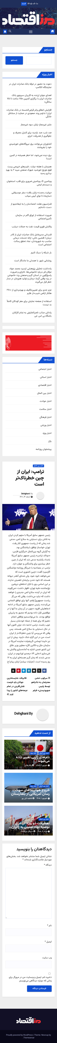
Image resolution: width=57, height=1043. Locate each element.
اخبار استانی (46, 377)
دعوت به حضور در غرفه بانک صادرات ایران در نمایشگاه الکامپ (30, 85)
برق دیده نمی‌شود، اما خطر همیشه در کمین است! (31, 157)
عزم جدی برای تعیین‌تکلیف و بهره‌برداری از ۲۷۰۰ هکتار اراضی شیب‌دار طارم (29, 291)
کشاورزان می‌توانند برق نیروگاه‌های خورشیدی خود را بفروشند (30, 145)
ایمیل (48, 942)
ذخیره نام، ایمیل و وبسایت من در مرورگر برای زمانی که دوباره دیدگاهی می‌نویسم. (30, 979)
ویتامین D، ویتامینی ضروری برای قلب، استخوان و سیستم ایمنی (29, 183)
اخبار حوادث (46, 401)
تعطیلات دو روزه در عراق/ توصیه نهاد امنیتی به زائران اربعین (31, 827)
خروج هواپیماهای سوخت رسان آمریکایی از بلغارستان (30, 792)
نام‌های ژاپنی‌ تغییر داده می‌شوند (33, 759)
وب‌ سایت (47, 958)
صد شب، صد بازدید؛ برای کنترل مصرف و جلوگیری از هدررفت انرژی (32, 134)
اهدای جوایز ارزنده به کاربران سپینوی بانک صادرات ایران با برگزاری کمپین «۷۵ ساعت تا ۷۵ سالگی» (29, 99)
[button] (10, 31)
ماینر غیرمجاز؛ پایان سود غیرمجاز (36, 125)
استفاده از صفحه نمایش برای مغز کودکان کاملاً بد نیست (29, 303)
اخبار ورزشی (46, 425)
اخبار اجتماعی (45, 369)
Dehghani (25, 493)
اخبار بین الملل (44, 393)
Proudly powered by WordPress (19, 1035)
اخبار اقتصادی (45, 385)
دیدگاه (48, 865)
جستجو (48, 50)
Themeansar (28, 1037)
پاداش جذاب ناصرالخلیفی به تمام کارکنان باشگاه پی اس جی (32, 314)
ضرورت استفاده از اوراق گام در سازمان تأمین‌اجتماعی (34, 217)
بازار (50, 441)
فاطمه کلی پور (27, 798)
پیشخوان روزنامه (44, 449)
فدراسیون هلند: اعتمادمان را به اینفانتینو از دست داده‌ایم (31, 205)
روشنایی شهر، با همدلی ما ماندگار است (33, 261)
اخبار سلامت (45, 409)
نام (49, 925)
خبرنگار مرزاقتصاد (26, 831)
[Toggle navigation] (30, 32)
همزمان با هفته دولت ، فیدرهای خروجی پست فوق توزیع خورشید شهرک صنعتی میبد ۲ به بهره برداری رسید (29, 170)
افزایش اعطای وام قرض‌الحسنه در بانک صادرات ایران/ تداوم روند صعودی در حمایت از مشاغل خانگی (29, 113)
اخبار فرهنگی (45, 417)
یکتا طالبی (27, 765)
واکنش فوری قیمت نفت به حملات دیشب (32, 227)
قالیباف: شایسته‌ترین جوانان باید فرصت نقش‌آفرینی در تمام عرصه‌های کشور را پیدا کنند (17, 686)
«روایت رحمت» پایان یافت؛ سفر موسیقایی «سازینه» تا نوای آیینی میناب (32, 194)
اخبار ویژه (47, 433)
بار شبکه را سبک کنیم (41, 253)
